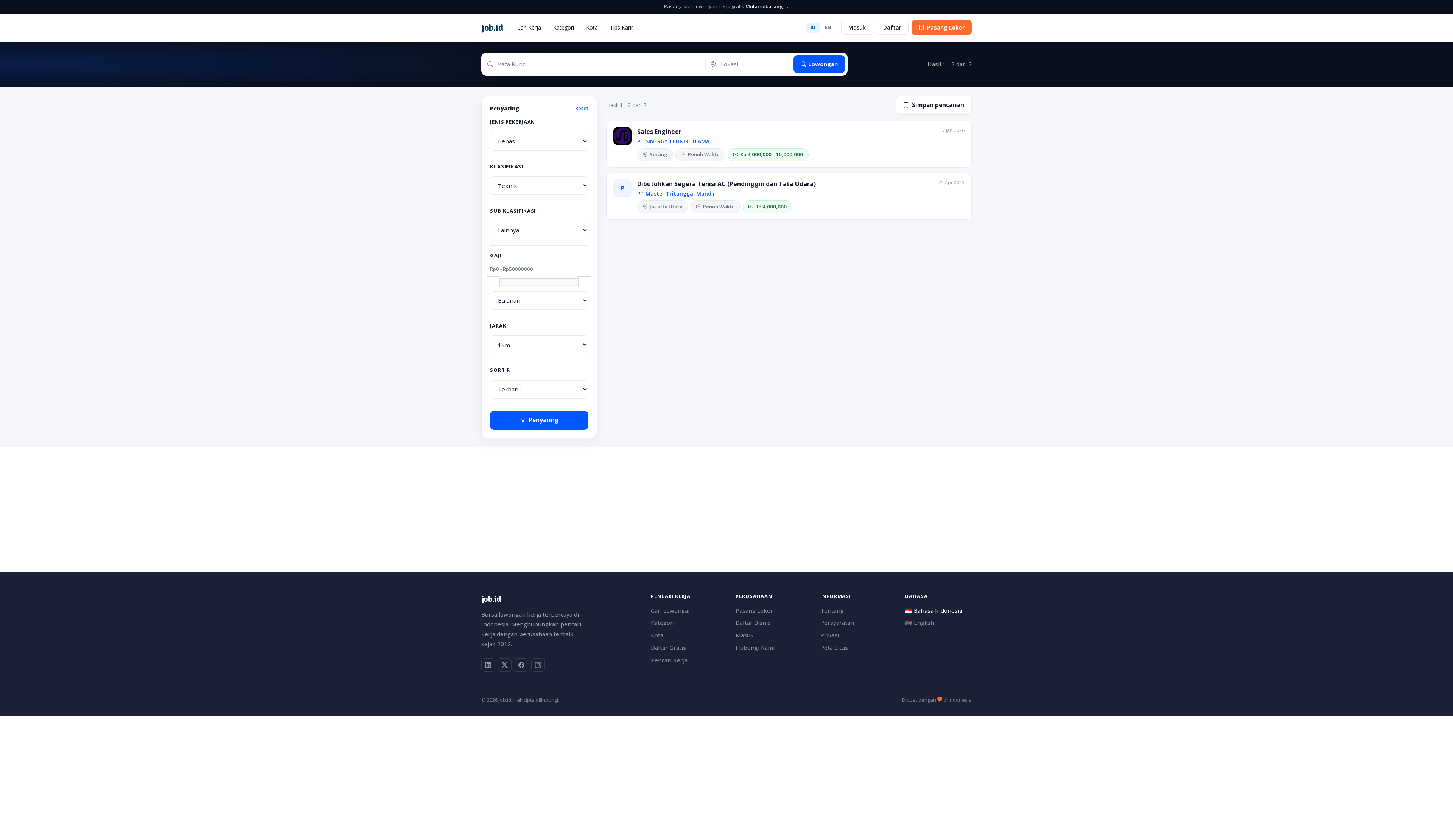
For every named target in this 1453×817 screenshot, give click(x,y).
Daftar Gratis (668, 647)
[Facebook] (521, 665)
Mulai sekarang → (767, 6)
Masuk (857, 27)
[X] (505, 665)
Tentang (832, 610)
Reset (581, 108)
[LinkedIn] (488, 665)
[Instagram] (538, 665)
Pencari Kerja (669, 660)
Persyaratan (837, 622)
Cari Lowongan (671, 610)
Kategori (563, 27)
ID (813, 27)
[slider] (493, 281)
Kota (592, 27)
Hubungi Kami (755, 647)
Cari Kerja (529, 27)
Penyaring (543, 420)
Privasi (829, 635)
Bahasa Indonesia (933, 610)
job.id (491, 599)
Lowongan (823, 64)
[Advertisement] (708, 500)
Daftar (892, 27)
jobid (492, 27)
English (919, 622)
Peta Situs (834, 647)
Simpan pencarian (938, 105)
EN (828, 27)
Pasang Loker (946, 27)
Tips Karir (621, 27)
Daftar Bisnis (753, 622)
